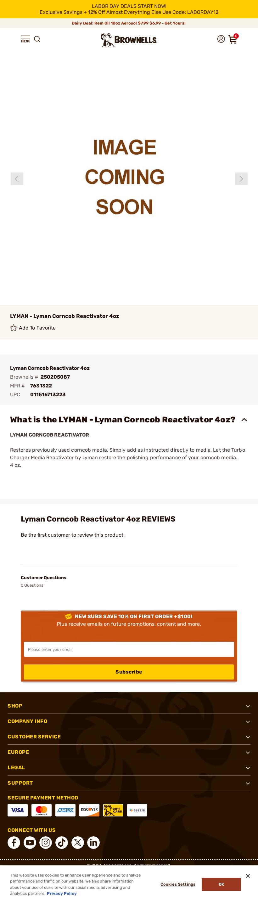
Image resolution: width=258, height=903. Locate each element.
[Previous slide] (17, 178)
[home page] (129, 40)
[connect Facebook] (14, 842)
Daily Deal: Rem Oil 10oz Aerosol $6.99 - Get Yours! (129, 23)
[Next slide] (241, 178)
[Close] (248, 876)
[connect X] (77, 842)
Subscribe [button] (129, 672)
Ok (221, 884)
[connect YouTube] (30, 842)
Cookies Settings (177, 884)
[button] (26, 39)
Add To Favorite (37, 328)
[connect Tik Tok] (61, 842)
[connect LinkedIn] (93, 842)
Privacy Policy (62, 893)
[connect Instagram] (45, 842)
